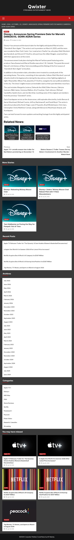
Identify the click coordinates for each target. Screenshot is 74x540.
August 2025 (8, 322)
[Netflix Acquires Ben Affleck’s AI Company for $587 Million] (19, 479)
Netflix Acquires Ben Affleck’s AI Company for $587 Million (24, 255)
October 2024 (8, 359)
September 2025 (9, 318)
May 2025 (7, 333)
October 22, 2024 (16, 40)
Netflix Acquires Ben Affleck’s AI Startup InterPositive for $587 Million (28, 261)
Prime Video (8, 418)
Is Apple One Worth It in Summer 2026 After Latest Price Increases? (26, 249)
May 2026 (7, 288)
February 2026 (9, 299)
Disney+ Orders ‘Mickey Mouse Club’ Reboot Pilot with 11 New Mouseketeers (54, 192)
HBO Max (7, 395)
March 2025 (8, 341)
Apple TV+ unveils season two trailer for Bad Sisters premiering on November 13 (19, 149)
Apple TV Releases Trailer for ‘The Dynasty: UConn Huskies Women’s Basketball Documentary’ (36, 243)
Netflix (6, 407)
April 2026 (7, 292)
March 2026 (8, 295)
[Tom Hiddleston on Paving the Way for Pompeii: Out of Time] (19, 211)
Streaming (7, 426)
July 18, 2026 (10, 194)
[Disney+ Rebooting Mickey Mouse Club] (19, 176)
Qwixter (37, 6)
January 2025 (8, 348)
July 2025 (7, 326)
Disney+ (6, 31)
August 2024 (8, 367)
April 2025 (7, 337)
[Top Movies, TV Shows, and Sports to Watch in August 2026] (19, 511)
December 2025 (9, 307)
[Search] (69, 18)
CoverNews (41, 537)
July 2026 (7, 280)
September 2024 (9, 363)
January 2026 (8, 303)
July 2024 (7, 371)
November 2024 (9, 356)
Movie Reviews (9, 403)
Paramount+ (8, 411)
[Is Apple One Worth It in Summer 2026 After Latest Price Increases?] (55, 445)
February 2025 (9, 344)
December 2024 (9, 352)
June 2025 (7, 329)
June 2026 (7, 284)
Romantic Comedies (10, 422)
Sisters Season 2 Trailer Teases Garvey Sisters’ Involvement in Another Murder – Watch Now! (54, 150)
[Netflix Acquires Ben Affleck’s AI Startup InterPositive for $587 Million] (55, 479)
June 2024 (7, 374)
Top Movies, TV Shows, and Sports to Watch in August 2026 (24, 267)
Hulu (5, 399)
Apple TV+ (7, 388)
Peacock (6, 415)
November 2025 (9, 311)
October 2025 (8, 314)
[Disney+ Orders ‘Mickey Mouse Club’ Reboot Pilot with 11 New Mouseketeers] (55, 176)
